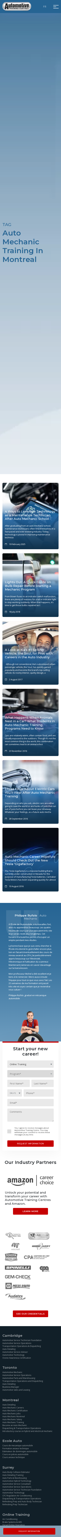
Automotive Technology (13, 1355)
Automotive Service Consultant (16, 1483)
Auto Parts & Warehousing (14, 1478)
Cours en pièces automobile (15, 1454)
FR (45, 6)
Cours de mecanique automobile (17, 1445)
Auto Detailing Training (12, 1475)
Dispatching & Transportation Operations (21, 1428)
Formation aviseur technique (15, 1448)
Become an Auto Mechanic (14, 1425)
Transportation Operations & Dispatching (21, 1346)
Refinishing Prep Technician (14, 1504)
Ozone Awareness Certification (16, 1357)
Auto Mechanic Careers (13, 1407)
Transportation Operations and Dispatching (22, 1381)
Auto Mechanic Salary (12, 1419)
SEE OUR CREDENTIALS (30, 1313)
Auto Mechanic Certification (15, 1410)
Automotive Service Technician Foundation (21, 1340)
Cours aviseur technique (13, 1457)
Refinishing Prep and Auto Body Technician (22, 1501)
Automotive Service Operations (16, 1343)
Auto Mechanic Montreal (13, 1416)
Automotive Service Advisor (15, 1352)
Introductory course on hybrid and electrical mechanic (27, 1431)
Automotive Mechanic (12, 1372)
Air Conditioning (9, 1519)
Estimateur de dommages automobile (19, 1451)
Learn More (30, 1211)
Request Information (29, 1531)
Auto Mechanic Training (13, 1422)
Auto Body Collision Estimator (16, 1472)
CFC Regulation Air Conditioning (17, 1495)
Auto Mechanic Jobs (11, 1413)
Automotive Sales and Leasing (16, 1389)
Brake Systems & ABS (12, 1522)
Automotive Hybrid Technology (16, 1481)
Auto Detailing (8, 1349)
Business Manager (10, 1387)
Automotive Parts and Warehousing (18, 1378)
